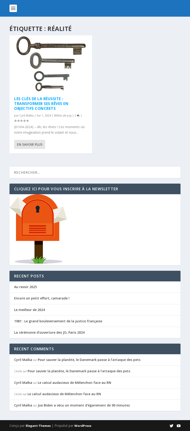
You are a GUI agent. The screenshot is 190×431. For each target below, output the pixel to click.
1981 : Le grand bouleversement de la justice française (58, 321)
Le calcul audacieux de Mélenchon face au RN (74, 382)
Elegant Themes (38, 426)
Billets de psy (63, 115)
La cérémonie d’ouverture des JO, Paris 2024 (49, 332)
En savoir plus (29, 144)
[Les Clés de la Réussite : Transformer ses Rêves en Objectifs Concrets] (51, 63)
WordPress (82, 426)
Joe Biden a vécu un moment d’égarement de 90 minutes (84, 405)
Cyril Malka (26, 115)
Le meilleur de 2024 (29, 310)
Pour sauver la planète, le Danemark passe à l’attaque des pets (89, 359)
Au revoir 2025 (25, 287)
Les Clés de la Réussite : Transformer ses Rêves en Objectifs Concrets (41, 103)
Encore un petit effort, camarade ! (42, 298)
